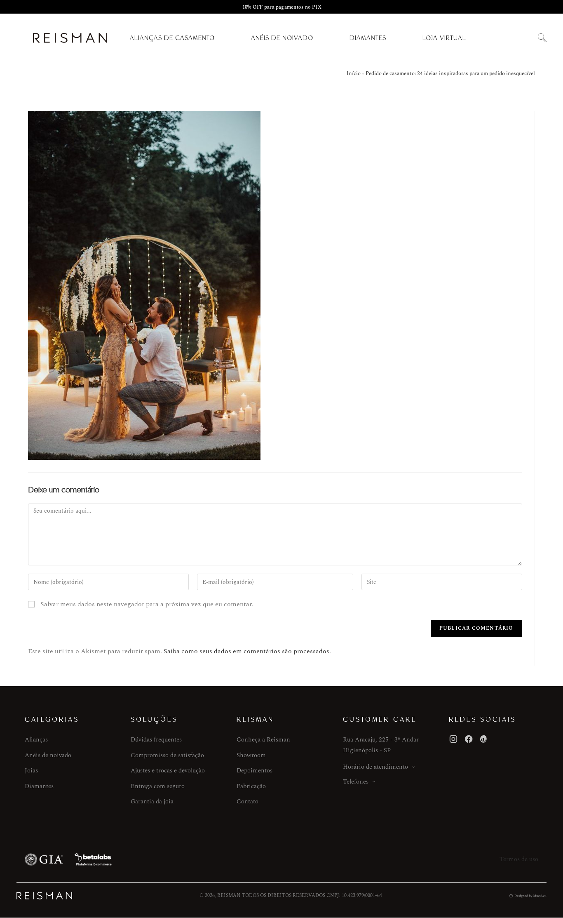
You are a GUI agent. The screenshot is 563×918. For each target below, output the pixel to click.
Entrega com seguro (158, 786)
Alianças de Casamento (172, 38)
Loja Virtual (444, 38)
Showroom (251, 755)
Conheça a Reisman (263, 739)
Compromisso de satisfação (167, 755)
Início (354, 73)
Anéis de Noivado (282, 38)
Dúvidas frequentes (156, 739)
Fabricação (251, 786)
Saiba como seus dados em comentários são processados (246, 651)
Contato (247, 801)
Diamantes (368, 38)
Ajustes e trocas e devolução (168, 770)
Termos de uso (519, 859)
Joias (31, 770)
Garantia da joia (152, 801)
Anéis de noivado (48, 755)
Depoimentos (254, 770)
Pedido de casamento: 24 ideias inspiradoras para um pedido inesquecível (450, 73)
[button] (542, 38)
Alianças (36, 739)
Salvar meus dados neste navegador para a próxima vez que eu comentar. (146, 604)
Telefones (355, 781)
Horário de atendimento (375, 767)
